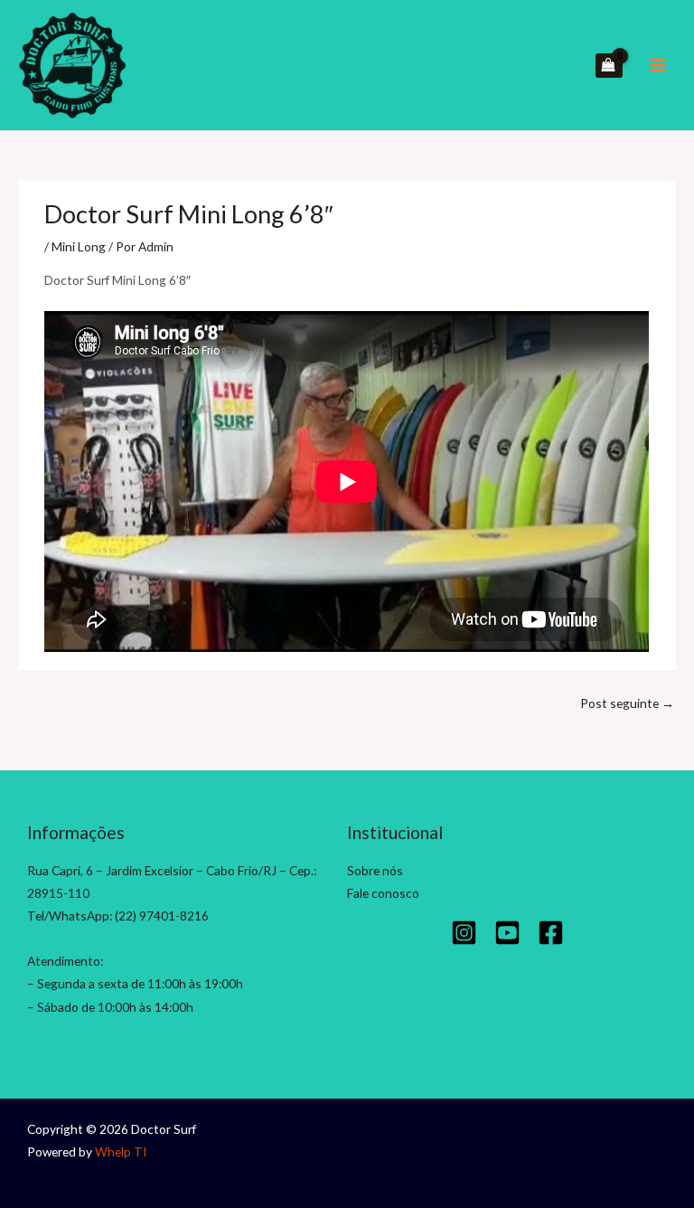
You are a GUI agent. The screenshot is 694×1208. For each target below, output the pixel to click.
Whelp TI (120, 1151)
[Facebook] (550, 932)
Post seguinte (627, 703)
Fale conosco (383, 893)
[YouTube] (507, 932)
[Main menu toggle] (658, 65)
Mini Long (79, 246)
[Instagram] (464, 932)
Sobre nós (375, 870)
